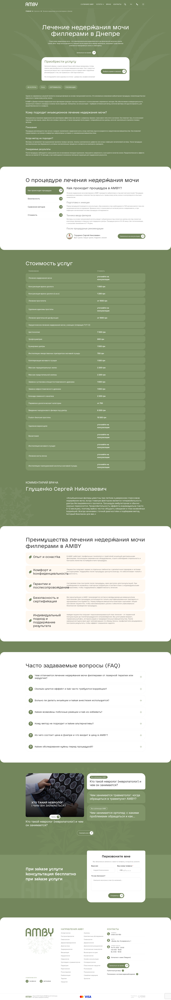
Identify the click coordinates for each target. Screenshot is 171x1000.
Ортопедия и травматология (70, 962)
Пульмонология (89, 972)
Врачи (108, 4)
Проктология (65, 969)
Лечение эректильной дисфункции (43, 318)
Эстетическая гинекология (93, 949)
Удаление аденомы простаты (40, 309)
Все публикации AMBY (98, 777)
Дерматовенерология (68, 943)
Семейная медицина (91, 975)
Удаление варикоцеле (37, 426)
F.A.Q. (43, 87)
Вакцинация (65, 952)
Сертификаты (55, 87)
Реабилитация (65, 975)
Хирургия (64, 982)
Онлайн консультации (91, 959)
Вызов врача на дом (91, 952)
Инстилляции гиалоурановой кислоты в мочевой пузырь (52, 466)
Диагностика (65, 946)
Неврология (65, 959)
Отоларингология (90, 962)
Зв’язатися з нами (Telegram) (121, 957)
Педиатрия (64, 965)
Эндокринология (66, 949)
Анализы (87, 933)
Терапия (64, 978)
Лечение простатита (37, 301)
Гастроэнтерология (67, 936)
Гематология (65, 939)
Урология (37, 11)
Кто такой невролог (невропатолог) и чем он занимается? (54, 823)
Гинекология (88, 939)
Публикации (70, 87)
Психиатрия (88, 969)
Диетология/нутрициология (93, 946)
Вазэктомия (33, 436)
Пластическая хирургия (92, 965)
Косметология (88, 956)
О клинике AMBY (87, 4)
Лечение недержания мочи (40, 278)
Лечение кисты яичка (37, 456)
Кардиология (65, 956)
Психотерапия (66, 972)
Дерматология (89, 943)
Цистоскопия (34, 332)
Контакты (117, 4)
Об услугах (32, 87)
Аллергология (65, 933)
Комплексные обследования (93, 936)
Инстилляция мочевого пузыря (41, 446)
